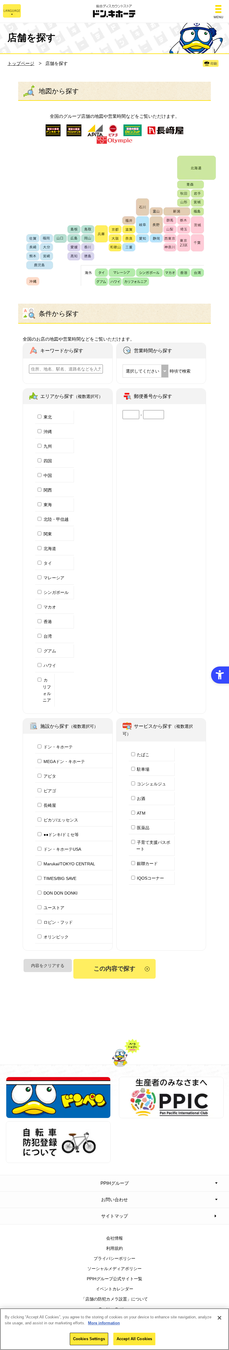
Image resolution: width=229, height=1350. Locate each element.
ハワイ (50, 665)
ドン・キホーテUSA (62, 849)
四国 (48, 460)
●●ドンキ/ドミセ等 (61, 834)
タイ (48, 563)
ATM (141, 813)
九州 (48, 446)
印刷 (214, 63)
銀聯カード (147, 863)
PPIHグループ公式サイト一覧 (114, 1278)
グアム (50, 650)
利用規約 (114, 1248)
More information (104, 1323)
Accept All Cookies (134, 1339)
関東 (48, 534)
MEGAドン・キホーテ (64, 761)
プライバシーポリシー (114, 1258)
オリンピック (56, 937)
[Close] (219, 1317)
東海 (48, 504)
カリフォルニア (47, 690)
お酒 (141, 798)
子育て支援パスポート (153, 845)
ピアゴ (50, 790)
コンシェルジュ (151, 783)
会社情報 (114, 1238)
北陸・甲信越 (56, 519)
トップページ (20, 63)
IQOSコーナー (150, 878)
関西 (48, 490)
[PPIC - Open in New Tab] (171, 1115)
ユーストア (54, 907)
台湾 (48, 636)
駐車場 (143, 769)
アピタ (50, 776)
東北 (48, 417)
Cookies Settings (89, 1339)
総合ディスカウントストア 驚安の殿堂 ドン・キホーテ (114, 11)
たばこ (143, 754)
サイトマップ (114, 1215)
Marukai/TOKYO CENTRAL (69, 863)
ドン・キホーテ (58, 746)
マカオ (50, 607)
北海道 (50, 548)
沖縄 (48, 431)
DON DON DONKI (61, 893)
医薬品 (143, 827)
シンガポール (56, 592)
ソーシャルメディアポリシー (114, 1268)
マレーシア (54, 577)
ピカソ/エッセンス (61, 820)
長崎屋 (50, 805)
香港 (48, 621)
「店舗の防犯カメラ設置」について (114, 1299)
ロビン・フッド (58, 922)
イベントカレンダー (114, 1288)
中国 (48, 475)
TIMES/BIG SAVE (60, 878)
